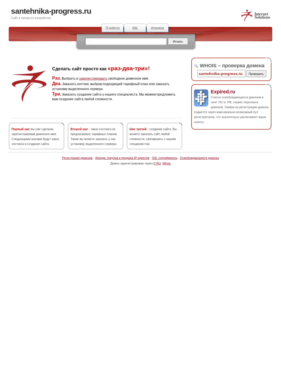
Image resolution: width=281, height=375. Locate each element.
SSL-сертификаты (164, 157)
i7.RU (157, 163)
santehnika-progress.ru (51, 11)
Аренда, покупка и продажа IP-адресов (122, 157)
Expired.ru (223, 91)
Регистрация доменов (77, 157)
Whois (166, 163)
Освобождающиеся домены (199, 157)
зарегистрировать (93, 78)
